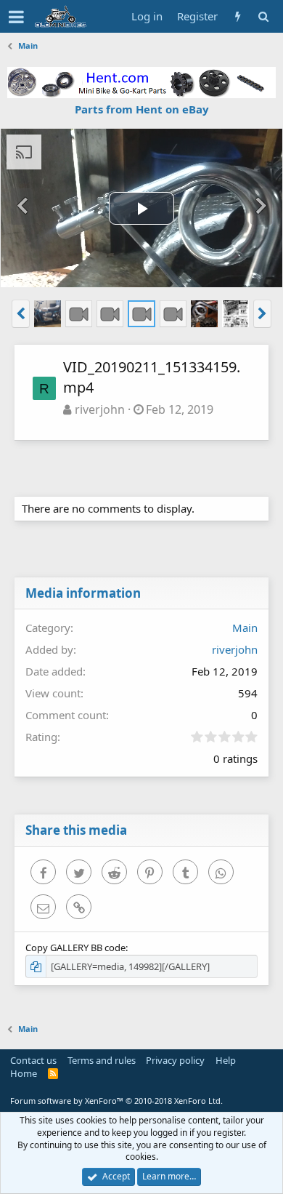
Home (23, 1073)
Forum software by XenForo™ (116, 1100)
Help (226, 1060)
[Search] (263, 16)
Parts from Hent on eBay (142, 109)
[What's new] (237, 16)
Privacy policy (175, 1060)
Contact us (33, 1060)
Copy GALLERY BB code (75, 947)
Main (245, 627)
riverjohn (100, 409)
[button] (16, 16)
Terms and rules (101, 1060)
